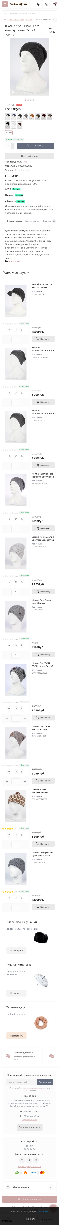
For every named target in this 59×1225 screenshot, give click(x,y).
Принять (31, 1219)
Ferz (25, 161)
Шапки (29, 19)
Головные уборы (16, 19)
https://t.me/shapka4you (29, 1160)
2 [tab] (28, 100)
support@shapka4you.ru (29, 1167)
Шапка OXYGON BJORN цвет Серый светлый (42, 666)
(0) (15, 170)
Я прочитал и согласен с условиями (31, 1089)
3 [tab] (31, 100)
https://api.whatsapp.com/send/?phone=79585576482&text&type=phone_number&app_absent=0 (36, 1160)
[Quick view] (9, 330)
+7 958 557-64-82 (30, 1116)
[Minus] (12, 147)
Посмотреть (16, 950)
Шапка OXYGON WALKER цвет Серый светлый (41, 729)
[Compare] (22, 330)
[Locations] (38, 4)
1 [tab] (25, 100)
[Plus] (12, 144)
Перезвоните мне (29, 1120)
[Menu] (5, 4)
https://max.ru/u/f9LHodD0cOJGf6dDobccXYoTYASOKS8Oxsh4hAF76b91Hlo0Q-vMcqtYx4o (22, 1160)
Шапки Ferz (14, 261)
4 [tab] (33, 100)
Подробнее (42, 1211)
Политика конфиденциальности (31, 1088)
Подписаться (45, 1082)
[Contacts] (46, 4)
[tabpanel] (29, 67)
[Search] (5, 13)
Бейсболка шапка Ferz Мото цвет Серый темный (42, 287)
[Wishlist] (16, 330)
